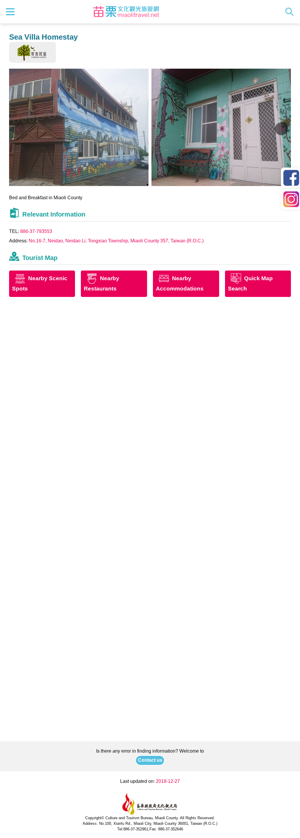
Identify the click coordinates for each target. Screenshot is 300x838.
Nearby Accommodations (180, 284)
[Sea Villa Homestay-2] (221, 184)
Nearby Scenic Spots (39, 284)
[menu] (11, 11)
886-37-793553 (36, 231)
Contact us (150, 760)
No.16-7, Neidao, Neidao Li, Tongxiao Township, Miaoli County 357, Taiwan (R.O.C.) (116, 240)
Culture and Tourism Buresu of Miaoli (126, 11)
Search (291, 12)
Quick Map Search (250, 284)
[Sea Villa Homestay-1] (79, 184)
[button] (281, 128)
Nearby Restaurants (101, 284)
